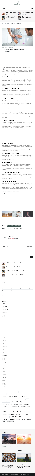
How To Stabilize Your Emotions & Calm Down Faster (23, 467)
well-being (23, 419)
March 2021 (4, 384)
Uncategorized (4, 315)
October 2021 (4, 377)
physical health (15, 416)
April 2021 (4, 383)
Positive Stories (5, 313)
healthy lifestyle (9, 404)
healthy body (16, 401)
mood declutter (18, 414)
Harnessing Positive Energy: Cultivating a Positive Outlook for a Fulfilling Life (23, 449)
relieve (21, 228)
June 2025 (4, 343)
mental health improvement (12, 411)
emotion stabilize (8, 399)
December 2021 (5, 374)
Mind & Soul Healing (20, 464)
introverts (28, 406)
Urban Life (4, 316)
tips (16, 419)
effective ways (16, 228)
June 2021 (4, 380)
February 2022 (4, 371)
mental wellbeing (8, 414)
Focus (27, 399)
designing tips (11, 396)
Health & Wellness (4, 47)
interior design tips (15, 406)
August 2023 (4, 356)
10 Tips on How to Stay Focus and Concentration (26, 248)
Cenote (17, 474)
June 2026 (4, 337)
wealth (19, 419)
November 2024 (5, 346)
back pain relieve (9, 228)
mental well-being (26, 411)
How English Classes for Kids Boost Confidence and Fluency (11, 12)
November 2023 (5, 355)
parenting (4, 310)
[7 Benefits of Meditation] (7, 214)
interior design (26, 404)
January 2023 (4, 362)
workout (4, 421)
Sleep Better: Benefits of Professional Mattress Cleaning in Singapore (27, 17)
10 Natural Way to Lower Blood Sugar (9, 247)
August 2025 (4, 340)
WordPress (27, 474)
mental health (8, 409)
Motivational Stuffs (5, 309)
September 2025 (5, 339)
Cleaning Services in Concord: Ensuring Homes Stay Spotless (27, 12)
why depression (29, 419)
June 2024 (4, 349)
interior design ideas (6, 406)
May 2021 (4, 381)
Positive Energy (10, 47)
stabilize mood (8, 419)
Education (4, 303)
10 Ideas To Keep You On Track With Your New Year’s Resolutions (8, 448)
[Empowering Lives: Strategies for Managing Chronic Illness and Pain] (28, 214)
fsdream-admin (11, 236)
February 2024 (4, 352)
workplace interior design (10, 421)
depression (5, 396)
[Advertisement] (17, 60)
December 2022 (5, 364)
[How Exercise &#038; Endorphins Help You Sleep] (17, 214)
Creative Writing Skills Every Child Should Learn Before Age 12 (11, 17)
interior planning (23, 406)
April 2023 (4, 361)
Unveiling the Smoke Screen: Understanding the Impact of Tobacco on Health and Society (8, 466)
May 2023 (4, 359)
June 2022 (4, 365)
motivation (25, 414)
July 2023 (4, 358)
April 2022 (4, 368)
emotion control (20, 396)
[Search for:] (13, 257)
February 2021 (4, 386)
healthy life (24, 401)
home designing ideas (19, 404)
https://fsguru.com (12, 238)
